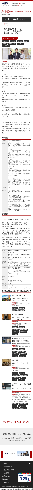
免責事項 (6, 473)
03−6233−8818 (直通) (8, 438)
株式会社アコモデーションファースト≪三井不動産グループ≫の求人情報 (17, 12)
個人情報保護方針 (9, 470)
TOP (2, 10)
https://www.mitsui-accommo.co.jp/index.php (19, 288)
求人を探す (7, 10)
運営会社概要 (8, 467)
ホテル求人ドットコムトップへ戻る (16, 422)
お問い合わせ (6, 476)
